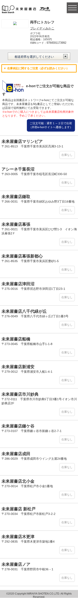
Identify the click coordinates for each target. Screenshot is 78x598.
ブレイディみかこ (42, 28)
